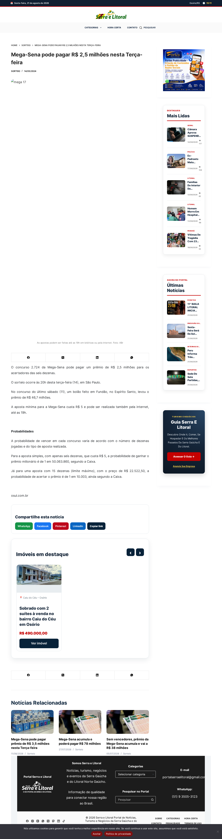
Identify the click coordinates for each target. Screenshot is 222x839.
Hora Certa (114, 27)
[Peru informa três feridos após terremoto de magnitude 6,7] (176, 354)
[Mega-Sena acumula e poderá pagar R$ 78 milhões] (80, 722)
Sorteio (15, 71)
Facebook (43, 526)
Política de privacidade (118, 833)
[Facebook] (28, 357)
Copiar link (96, 526)
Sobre (158, 818)
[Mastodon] (53, 821)
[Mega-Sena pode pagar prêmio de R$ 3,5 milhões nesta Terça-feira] (32, 722)
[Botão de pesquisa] (152, 799)
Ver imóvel (39, 643)
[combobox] (132, 799)
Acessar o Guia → (183, 456)
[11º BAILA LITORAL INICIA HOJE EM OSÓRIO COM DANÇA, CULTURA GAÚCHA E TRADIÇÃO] (176, 307)
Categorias (91, 27)
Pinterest (60, 526)
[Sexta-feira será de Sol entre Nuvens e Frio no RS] (176, 331)
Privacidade (173, 823)
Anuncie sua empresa (184, 466)
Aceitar (97, 833)
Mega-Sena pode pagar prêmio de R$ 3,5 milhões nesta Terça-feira (30, 743)
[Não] (217, 831)
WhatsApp (24, 526)
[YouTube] (37, 821)
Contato (132, 27)
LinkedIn (78, 526)
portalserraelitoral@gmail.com (185, 777)
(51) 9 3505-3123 (184, 796)
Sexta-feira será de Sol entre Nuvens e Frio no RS (193, 335)
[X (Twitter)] (63, 357)
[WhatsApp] (131, 357)
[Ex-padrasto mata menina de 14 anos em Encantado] (176, 161)
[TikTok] (63, 821)
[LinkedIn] (97, 357)
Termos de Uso (193, 823)
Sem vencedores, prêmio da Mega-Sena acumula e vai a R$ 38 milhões (127, 743)
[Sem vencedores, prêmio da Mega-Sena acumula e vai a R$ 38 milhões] (127, 722)
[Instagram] (32, 821)
